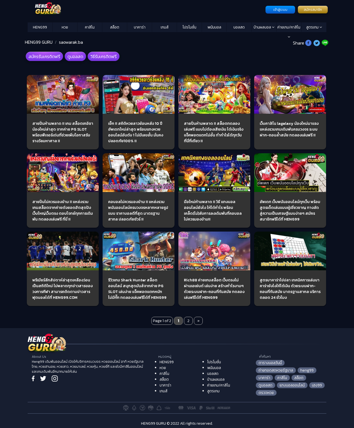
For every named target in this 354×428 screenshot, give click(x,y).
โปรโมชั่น (189, 27)
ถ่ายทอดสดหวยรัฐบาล (276, 370)
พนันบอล (214, 27)
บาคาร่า (139, 27)
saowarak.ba (71, 42)
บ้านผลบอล (263, 27)
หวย (65, 27)
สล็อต (114, 27)
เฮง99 (317, 385)
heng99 (307, 370)
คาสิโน (90, 27)
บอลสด (239, 27)
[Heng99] (146, 9)
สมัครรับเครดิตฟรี (44, 56)
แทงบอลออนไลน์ (292, 385)
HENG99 (40, 27)
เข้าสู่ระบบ (280, 9)
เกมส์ (164, 27)
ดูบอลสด (75, 56)
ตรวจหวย (266, 393)
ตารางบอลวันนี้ (270, 363)
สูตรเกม (312, 27)
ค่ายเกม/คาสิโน (288, 27)
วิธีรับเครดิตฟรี (103, 56)
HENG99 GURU (39, 42)
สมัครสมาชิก (313, 9)
